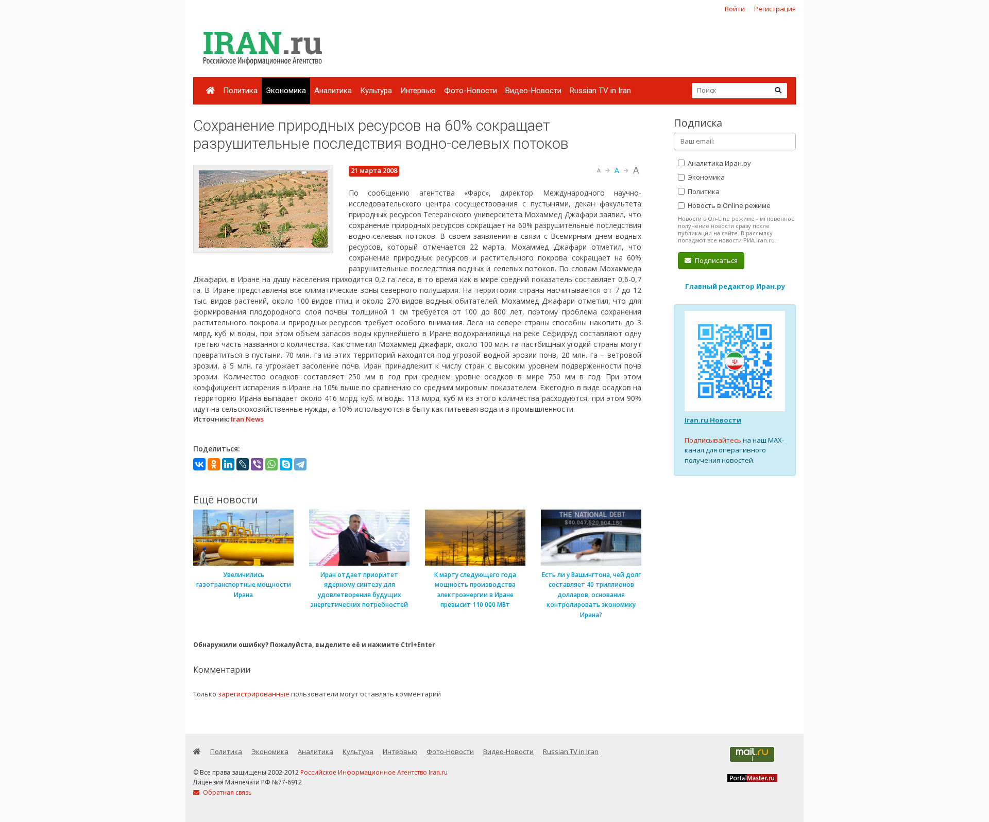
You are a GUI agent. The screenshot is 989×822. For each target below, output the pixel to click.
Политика (240, 90)
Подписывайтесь (713, 440)
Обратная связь (226, 792)
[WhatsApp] (271, 464)
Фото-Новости (470, 90)
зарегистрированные (253, 693)
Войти (735, 8)
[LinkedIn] (228, 464)
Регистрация (775, 8)
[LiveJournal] (242, 464)
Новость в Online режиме (728, 205)
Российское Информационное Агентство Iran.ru (374, 772)
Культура (376, 90)
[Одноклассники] (214, 464)
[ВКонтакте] (199, 464)
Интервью (418, 90)
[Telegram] (300, 464)
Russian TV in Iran (600, 90)
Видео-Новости (533, 90)
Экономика (286, 90)
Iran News (247, 419)
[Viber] (257, 464)
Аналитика (333, 90)
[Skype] (286, 464)
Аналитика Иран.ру (718, 163)
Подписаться (715, 260)
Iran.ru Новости (713, 420)
